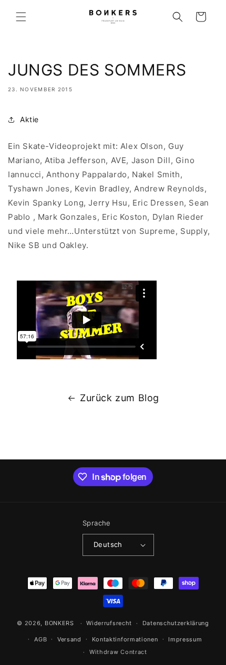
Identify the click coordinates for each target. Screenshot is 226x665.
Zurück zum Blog (119, 397)
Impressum (185, 639)
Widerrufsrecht (109, 623)
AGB (40, 639)
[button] (21, 16)
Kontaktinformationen (125, 639)
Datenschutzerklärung (175, 623)
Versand (69, 639)
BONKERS (59, 623)
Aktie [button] (29, 119)
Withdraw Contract (118, 652)
